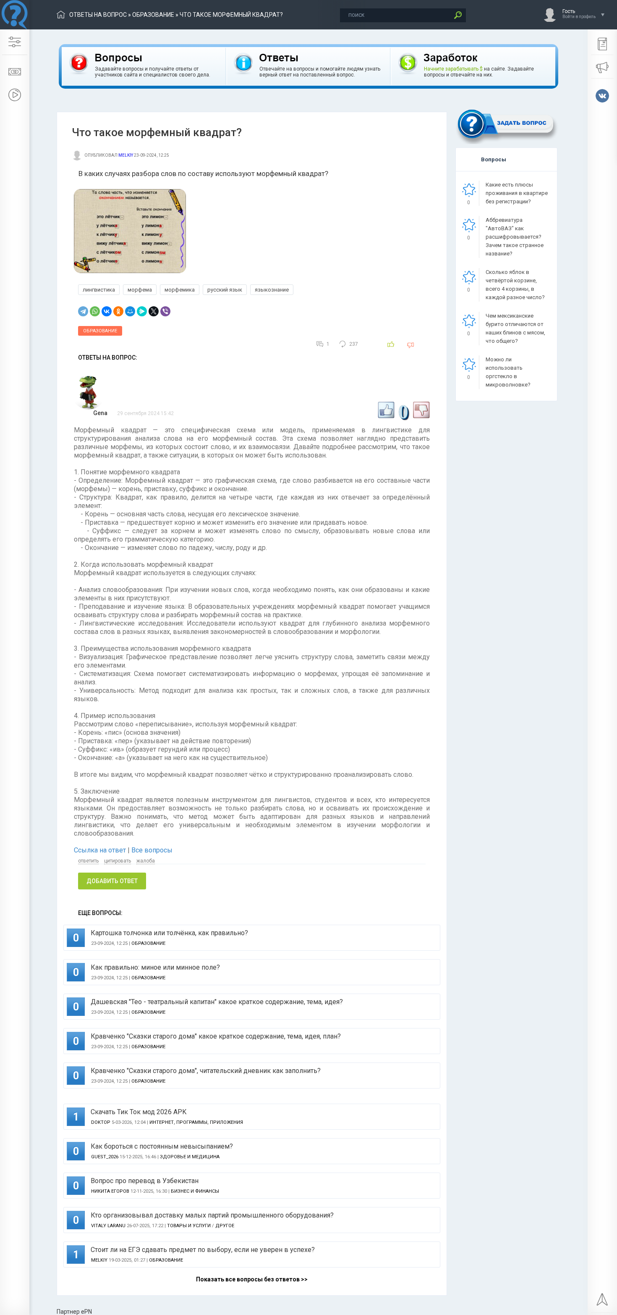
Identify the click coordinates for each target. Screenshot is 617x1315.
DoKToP (100, 1122)
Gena (100, 413)
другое (224, 1225)
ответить (88, 861)
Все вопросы (152, 850)
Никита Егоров (110, 1191)
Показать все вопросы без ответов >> (252, 1279)
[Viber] (165, 311)
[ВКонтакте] (107, 311)
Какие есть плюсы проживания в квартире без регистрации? (517, 193)
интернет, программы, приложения (196, 1122)
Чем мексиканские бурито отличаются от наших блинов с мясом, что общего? (515, 328)
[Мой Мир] (130, 311)
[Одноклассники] (118, 311)
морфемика (180, 290)
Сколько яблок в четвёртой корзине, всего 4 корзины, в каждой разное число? (515, 284)
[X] (154, 311)
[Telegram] (83, 311)
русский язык (224, 290)
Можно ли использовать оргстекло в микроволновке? (508, 372)
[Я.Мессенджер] (142, 311)
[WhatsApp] (95, 311)
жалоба (145, 861)
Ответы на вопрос (98, 14)
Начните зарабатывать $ (453, 69)
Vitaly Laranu (108, 1225)
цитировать (117, 861)
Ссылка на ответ (101, 850)
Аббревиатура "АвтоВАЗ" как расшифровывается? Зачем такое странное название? (515, 237)
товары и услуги (189, 1225)
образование (153, 14)
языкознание (272, 290)
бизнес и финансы (195, 1191)
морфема (140, 290)
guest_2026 (104, 1157)
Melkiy (125, 155)
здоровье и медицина (190, 1157)
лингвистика (99, 290)
